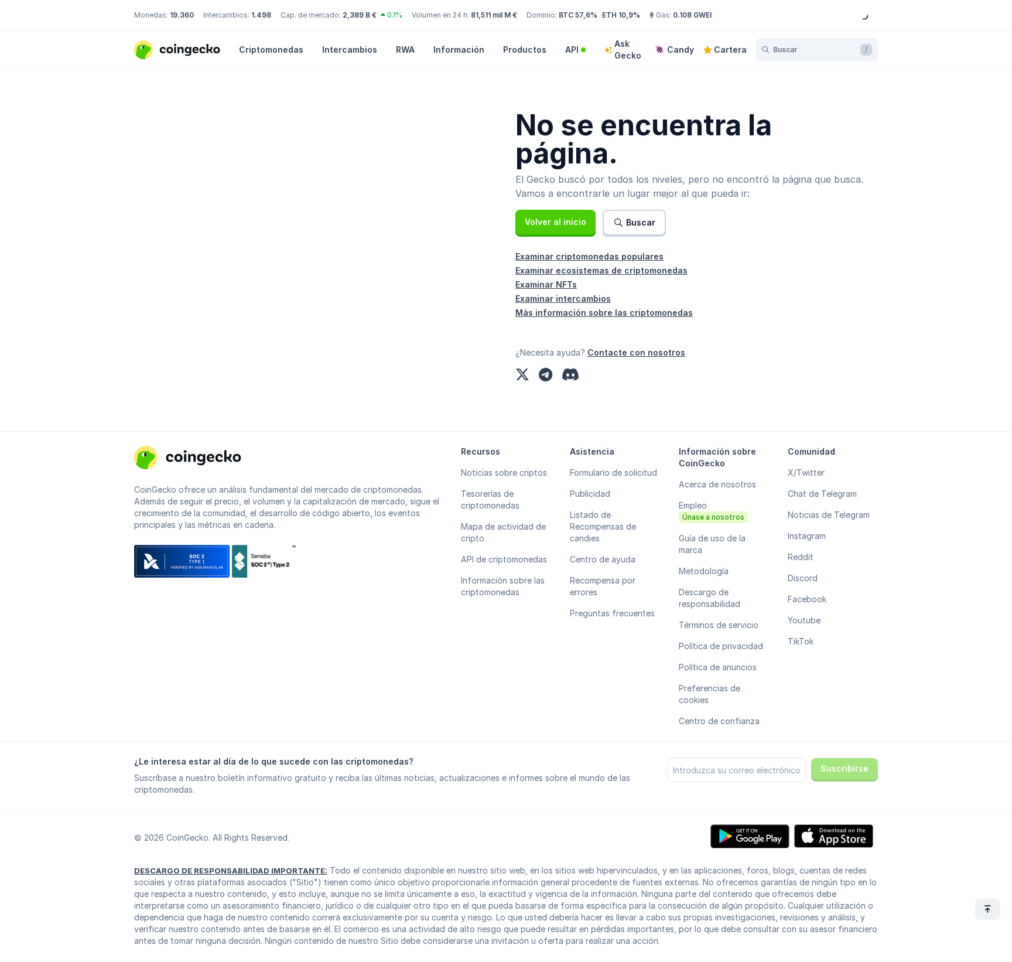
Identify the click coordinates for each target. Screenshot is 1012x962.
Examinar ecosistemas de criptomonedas (601, 270)
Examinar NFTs (546, 284)
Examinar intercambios (563, 298)
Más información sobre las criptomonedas (604, 313)
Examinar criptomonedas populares (589, 256)
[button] (555, 222)
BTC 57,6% (578, 15)
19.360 (182, 15)
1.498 (261, 15)
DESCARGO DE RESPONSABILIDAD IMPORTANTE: (230, 870)
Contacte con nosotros (636, 352)
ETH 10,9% (621, 15)
